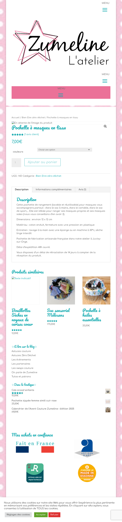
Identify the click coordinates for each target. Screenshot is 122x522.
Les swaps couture (22, 368)
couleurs (18, 152)
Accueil (16, 117)
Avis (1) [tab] (82, 189)
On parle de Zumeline (24, 372)
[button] (105, 126)
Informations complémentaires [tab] (53, 189)
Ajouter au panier (42, 162)
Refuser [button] (54, 515)
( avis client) (31, 134)
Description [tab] (22, 189)
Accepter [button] (41, 515)
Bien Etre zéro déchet (33, 117)
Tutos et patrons (21, 376)
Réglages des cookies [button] (18, 515)
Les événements (21, 360)
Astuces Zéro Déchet (24, 355)
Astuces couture (21, 351)
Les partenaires (21, 364)
